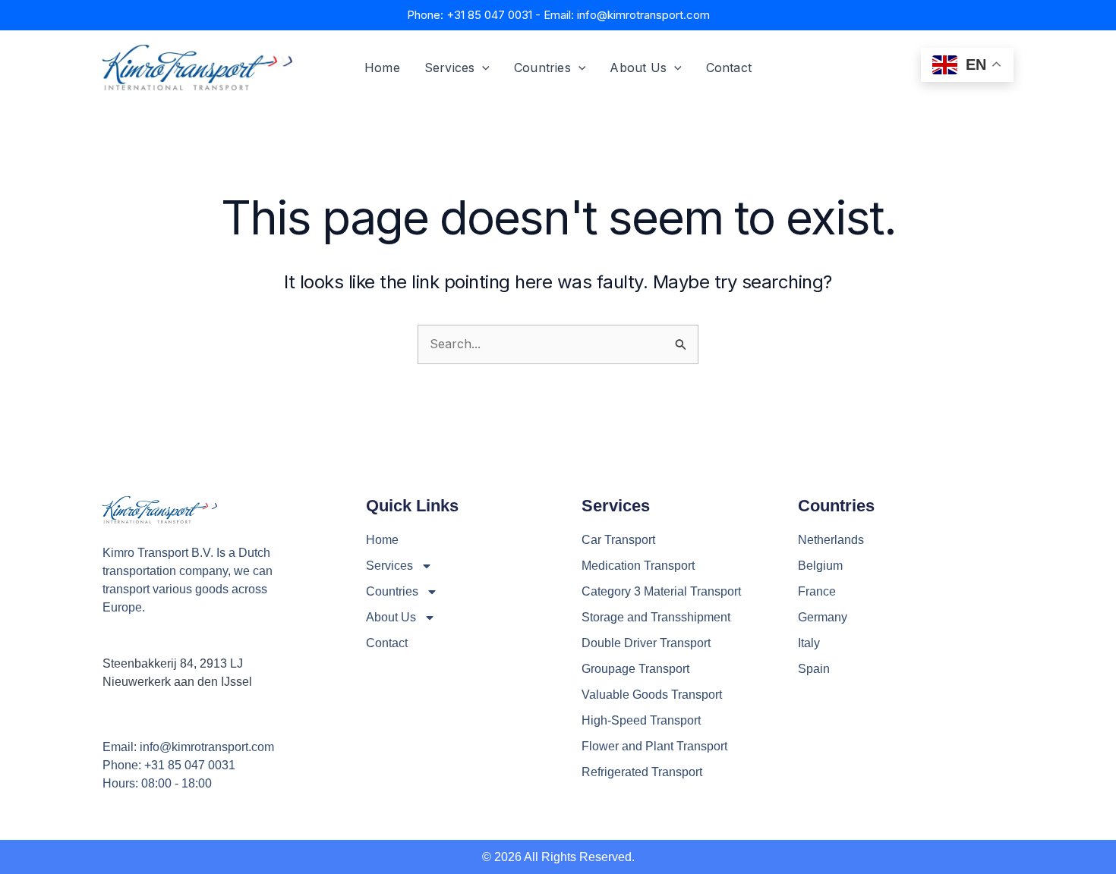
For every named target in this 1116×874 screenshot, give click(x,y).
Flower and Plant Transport (654, 746)
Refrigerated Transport (642, 772)
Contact (729, 67)
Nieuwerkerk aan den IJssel (177, 681)
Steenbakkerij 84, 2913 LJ (172, 663)
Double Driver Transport (646, 643)
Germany (822, 617)
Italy (809, 643)
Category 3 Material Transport (661, 591)
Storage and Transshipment (656, 617)
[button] (482, 67)
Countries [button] (542, 67)
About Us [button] (638, 67)
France (817, 591)
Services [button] (449, 67)
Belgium (820, 565)
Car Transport (618, 539)
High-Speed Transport (641, 720)
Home (382, 67)
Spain (814, 668)
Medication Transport (638, 565)
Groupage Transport (635, 668)
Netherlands (831, 539)
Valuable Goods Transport (652, 694)
